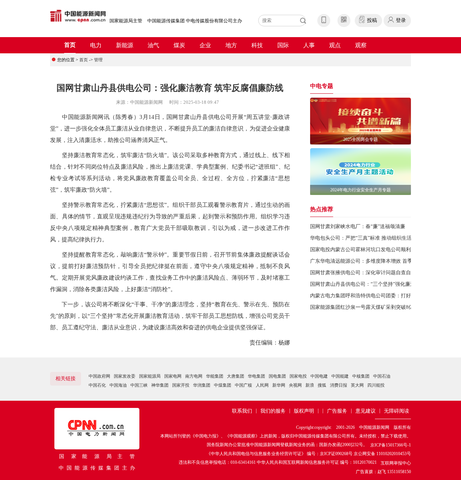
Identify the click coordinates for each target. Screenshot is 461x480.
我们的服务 (273, 411)
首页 (70, 45)
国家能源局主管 (125, 20)
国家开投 (180, 385)
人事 (309, 45)
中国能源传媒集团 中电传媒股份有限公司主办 (194, 20)
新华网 (278, 385)
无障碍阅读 (396, 411)
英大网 (357, 385)
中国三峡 (139, 385)
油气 (153, 45)
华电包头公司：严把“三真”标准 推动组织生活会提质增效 (373, 238)
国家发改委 (124, 376)
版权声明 (304, 411)
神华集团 (160, 385)
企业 (205, 45)
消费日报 (338, 385)
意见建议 (365, 411)
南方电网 (193, 376)
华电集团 (256, 376)
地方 (231, 45)
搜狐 (322, 385)
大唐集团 (235, 376)
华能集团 (214, 376)
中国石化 (97, 385)
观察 (361, 45)
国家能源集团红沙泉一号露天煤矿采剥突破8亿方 (364, 307)
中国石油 (381, 376)
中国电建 (319, 376)
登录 (401, 20)
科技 (257, 45)
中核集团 (361, 376)
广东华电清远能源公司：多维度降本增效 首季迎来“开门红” (376, 261)
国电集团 (277, 376)
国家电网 (173, 376)
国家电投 (298, 376)
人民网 (262, 385)
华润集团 (201, 385)
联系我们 (242, 411)
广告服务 (337, 411)
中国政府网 (99, 376)
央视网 (295, 385)
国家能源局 (150, 376)
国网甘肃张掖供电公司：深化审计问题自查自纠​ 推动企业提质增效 (384, 272)
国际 (283, 45)
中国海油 (118, 385)
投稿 (372, 20)
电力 (96, 45)
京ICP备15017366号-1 (390, 445)
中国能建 (340, 376)
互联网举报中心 (396, 463)
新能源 (124, 45)
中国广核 (243, 385)
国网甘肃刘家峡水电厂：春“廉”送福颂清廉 (357, 226)
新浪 (309, 385)
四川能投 (376, 385)
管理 (98, 59)
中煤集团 (222, 385)
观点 (335, 45)
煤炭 (179, 45)
